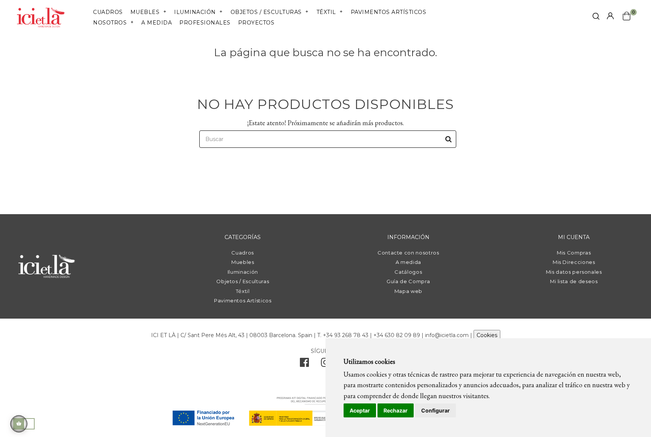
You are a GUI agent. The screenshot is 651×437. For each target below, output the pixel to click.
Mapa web (408, 291)
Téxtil (243, 291)
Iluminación (243, 272)
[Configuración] (610, 16)
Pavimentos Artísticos (243, 300)
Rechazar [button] (396, 410)
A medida (408, 262)
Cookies (487, 335)
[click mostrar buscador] (596, 17)
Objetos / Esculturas (242, 281)
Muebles (242, 262)
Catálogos (408, 272)
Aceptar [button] (360, 410)
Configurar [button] (435, 410)
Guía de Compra (408, 281)
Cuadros (242, 253)
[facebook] (304, 364)
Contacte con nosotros (408, 253)
